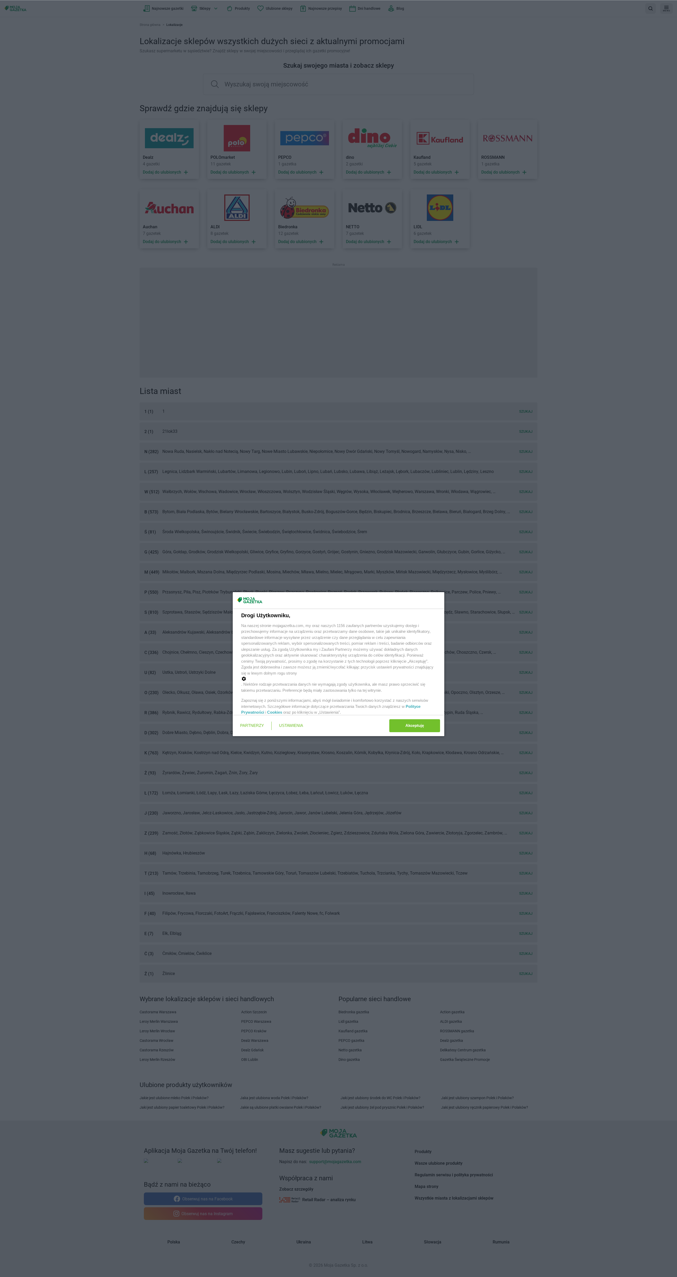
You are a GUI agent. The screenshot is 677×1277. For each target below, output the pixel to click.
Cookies (274, 712)
